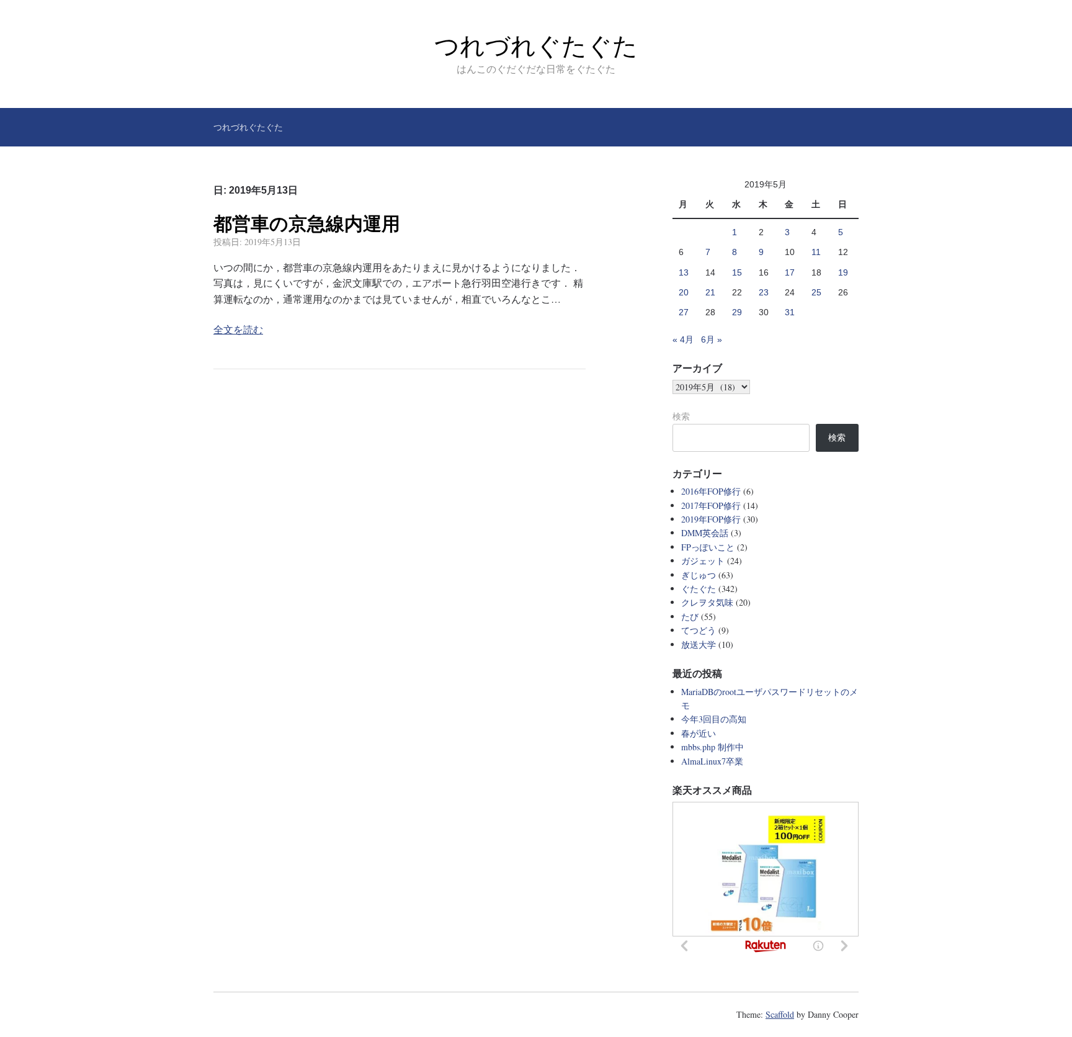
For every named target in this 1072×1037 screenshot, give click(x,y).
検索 (681, 416)
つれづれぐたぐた (536, 46)
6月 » (711, 339)
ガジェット (703, 561)
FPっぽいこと (708, 547)
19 (843, 272)
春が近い (698, 733)
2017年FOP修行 (711, 505)
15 (737, 272)
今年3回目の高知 (713, 719)
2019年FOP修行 (711, 519)
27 (684, 312)
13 (684, 272)
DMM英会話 (704, 533)
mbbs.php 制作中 (712, 747)
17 (790, 272)
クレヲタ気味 (707, 602)
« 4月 (683, 339)
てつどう (698, 630)
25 (816, 292)
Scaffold (780, 1014)
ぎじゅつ (698, 575)
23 (764, 292)
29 (737, 312)
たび (690, 616)
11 (816, 252)
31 (790, 312)
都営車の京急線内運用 (306, 223)
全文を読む (238, 329)
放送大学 (698, 644)
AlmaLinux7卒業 (712, 761)
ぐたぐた (698, 589)
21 (710, 292)
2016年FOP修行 (711, 491)
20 (684, 292)
